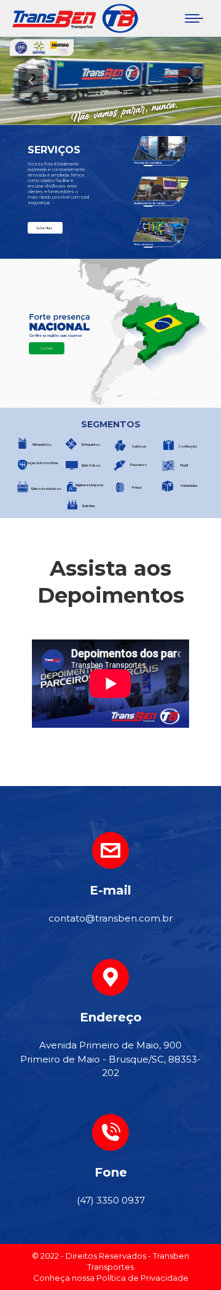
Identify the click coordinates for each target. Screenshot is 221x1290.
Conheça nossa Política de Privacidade (110, 1278)
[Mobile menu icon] (194, 18)
